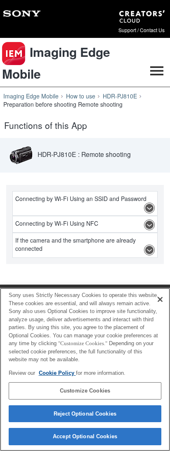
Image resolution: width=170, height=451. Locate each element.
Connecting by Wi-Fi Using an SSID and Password (80, 198)
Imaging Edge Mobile (31, 96)
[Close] (160, 299)
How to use (80, 96)
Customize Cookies (85, 391)
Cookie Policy (57, 373)
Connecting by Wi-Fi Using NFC (56, 223)
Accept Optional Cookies (85, 436)
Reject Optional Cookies (85, 414)
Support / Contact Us (141, 30)
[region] (85, 369)
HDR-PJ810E (120, 96)
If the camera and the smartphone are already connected (75, 244)
